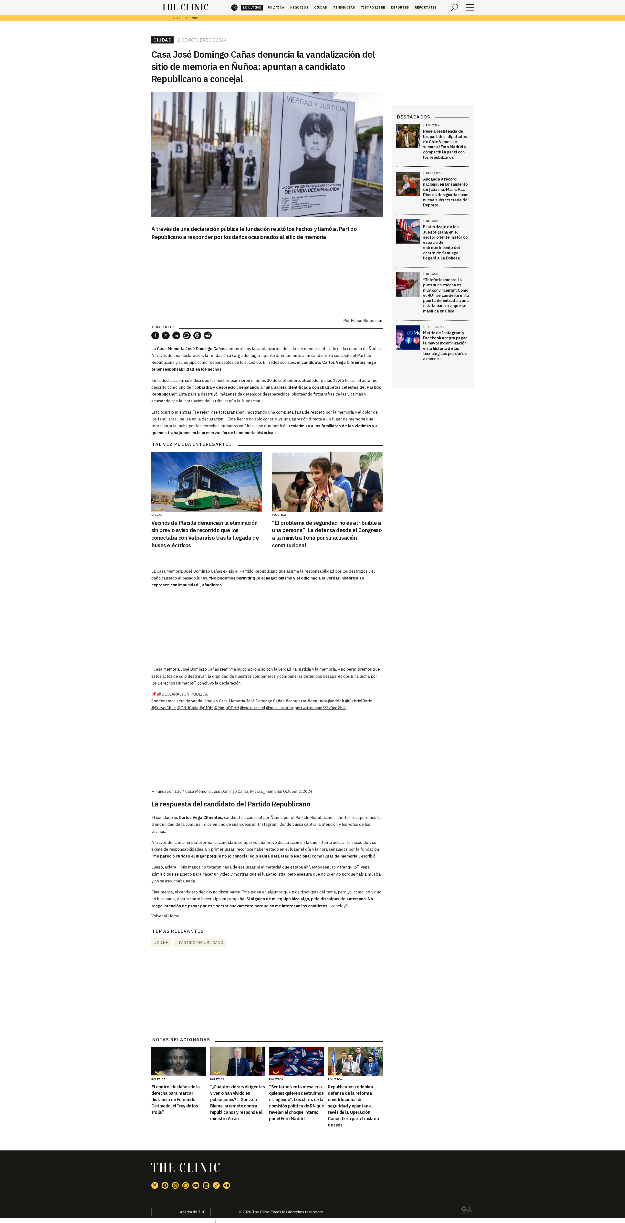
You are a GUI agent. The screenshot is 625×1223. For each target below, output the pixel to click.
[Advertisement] (267, 626)
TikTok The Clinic (216, 1185)
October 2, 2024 (297, 791)
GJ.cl (467, 1211)
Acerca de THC (192, 1212)
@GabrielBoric (358, 701)
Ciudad (320, 7)
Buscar (454, 7)
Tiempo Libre (373, 7)
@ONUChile (187, 707)
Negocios (299, 7)
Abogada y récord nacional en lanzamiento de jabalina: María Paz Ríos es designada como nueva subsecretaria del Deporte (446, 192)
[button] (155, 335)
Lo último (252, 7)
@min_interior (279, 707)
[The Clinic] (185, 7)
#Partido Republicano (199, 942)
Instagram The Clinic (175, 1185)
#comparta (295, 701)
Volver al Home (165, 915)
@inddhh (335, 701)
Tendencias (344, 7)
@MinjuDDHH (226, 707)
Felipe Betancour (367, 320)
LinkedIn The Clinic (206, 1185)
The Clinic (234, 7)
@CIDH (206, 707)
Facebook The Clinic (165, 1185)
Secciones (470, 7)
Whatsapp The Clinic (185, 1185)
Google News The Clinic (226, 1185)
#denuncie (317, 701)
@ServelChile (163, 707)
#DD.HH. (161, 942)
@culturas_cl (252, 707)
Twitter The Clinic (154, 1185)
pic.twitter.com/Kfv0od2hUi (320, 707)
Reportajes (426, 7)
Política (276, 7)
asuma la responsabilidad (310, 571)
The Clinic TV (195, 1185)
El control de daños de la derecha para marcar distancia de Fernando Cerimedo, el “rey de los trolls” (175, 1099)
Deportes (400, 7)
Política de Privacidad (192, 1219)
